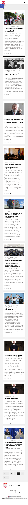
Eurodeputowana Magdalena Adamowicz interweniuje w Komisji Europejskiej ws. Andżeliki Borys (12, 166)
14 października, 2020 (9, 358)
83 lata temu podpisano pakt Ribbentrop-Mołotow (12, 73)
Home (4, 5)
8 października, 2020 (9, 401)
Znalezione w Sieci (9, 396)
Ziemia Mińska (8, 353)
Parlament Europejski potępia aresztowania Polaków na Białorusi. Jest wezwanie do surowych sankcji (13, 215)
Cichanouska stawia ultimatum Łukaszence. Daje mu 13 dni (13, 356)
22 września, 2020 (8, 448)
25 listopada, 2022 (9, 33)
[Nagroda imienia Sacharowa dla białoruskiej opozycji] (14, 298)
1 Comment (16, 76)
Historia (6, 70)
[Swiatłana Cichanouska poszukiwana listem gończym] (14, 389)
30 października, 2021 (9, 170)
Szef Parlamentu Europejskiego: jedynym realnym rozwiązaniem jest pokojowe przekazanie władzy (13, 445)
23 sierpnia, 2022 (8, 76)
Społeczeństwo (8, 26)
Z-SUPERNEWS (12, 27)
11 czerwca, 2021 (8, 219)
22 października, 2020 (9, 311)
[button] (2, 6)
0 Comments (18, 33)
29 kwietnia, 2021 (8, 268)
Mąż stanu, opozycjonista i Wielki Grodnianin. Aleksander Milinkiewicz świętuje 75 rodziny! (13, 120)
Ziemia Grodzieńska (16, 117)
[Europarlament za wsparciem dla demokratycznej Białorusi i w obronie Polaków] (14, 18)
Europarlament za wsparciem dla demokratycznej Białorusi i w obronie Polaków (13, 30)
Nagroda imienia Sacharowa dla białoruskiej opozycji (13, 309)
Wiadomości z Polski (14, 70)
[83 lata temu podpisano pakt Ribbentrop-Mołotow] (14, 63)
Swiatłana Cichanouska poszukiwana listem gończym (12, 399)
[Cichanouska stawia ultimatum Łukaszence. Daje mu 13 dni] (14, 346)
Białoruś (6, 117)
